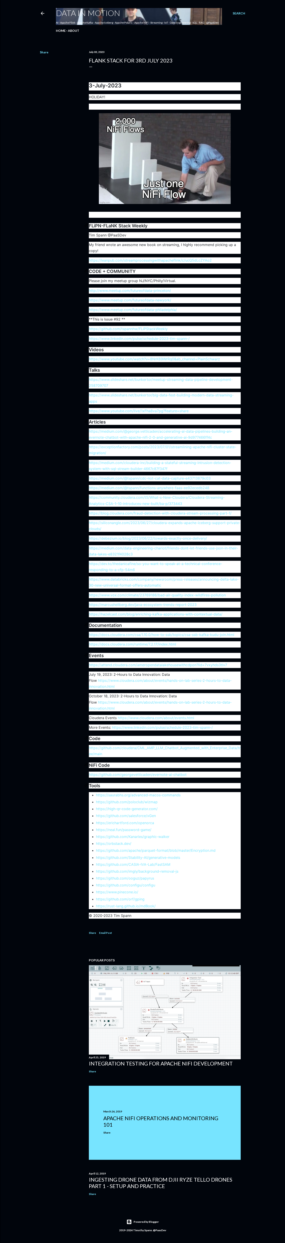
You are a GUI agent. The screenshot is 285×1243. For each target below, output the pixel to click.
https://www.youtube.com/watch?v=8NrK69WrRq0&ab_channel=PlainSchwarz (154, 359)
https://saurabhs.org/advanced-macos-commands (138, 795)
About (73, 30)
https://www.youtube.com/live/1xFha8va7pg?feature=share (139, 411)
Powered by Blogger (146, 1221)
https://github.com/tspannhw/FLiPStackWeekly (128, 329)
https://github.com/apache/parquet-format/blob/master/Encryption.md (156, 850)
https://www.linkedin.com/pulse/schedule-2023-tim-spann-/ (139, 338)
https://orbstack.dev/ (113, 843)
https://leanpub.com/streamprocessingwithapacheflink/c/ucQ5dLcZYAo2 (150, 260)
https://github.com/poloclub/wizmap (127, 802)
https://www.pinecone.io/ (117, 892)
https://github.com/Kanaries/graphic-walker (132, 836)
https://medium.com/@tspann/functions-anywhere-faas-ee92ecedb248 (149, 488)
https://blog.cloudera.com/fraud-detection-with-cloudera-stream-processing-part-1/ (160, 513)
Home (61, 30)
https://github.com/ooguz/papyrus (125, 878)
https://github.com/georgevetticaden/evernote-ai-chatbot (138, 774)
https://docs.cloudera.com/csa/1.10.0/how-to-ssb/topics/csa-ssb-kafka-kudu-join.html (161, 634)
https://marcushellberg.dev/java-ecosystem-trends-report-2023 (143, 604)
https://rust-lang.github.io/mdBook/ (126, 906)
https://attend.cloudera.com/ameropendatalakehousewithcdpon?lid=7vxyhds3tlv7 (158, 665)
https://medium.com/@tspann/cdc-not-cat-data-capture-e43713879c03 (150, 478)
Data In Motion (88, 13)
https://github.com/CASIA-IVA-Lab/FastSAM (133, 864)
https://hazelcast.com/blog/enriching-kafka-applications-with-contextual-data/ (155, 614)
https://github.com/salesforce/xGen (126, 815)
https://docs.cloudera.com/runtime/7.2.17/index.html (132, 644)
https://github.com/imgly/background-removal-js (137, 871)
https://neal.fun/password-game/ (123, 829)
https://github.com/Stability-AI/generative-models (138, 857)
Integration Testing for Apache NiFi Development (161, 1063)
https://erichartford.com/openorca (125, 823)
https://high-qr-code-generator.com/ (127, 809)
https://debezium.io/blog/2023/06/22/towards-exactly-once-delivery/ (148, 538)
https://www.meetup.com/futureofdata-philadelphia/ (133, 309)
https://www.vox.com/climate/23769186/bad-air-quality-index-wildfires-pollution (157, 595)
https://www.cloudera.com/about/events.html (156, 718)
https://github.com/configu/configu (125, 885)
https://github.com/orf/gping (120, 899)
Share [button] (44, 52)
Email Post (105, 932)
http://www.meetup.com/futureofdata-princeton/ (130, 290)
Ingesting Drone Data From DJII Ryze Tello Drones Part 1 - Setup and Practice (160, 1182)
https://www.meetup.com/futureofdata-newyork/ (130, 300)
